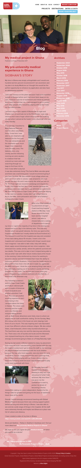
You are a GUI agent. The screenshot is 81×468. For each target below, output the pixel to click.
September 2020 (63, 65)
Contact (56, 4)
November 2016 (63, 93)
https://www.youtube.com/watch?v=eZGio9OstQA (23, 419)
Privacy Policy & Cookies (63, 453)
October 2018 (62, 75)
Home (37, 4)
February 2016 (62, 113)
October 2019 (62, 68)
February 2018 (62, 81)
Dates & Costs (71, 9)
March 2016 (61, 111)
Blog (50, 4)
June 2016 (61, 103)
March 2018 (61, 78)
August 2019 (61, 70)
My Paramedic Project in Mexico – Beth (34, 444)
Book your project (67, 12)
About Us (43, 4)
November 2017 (63, 83)
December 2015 (63, 116)
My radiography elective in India (19, 441)
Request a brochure (69, 4)
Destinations (57, 9)
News (59, 125)
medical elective (37, 430)
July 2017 (60, 88)
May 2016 (60, 106)
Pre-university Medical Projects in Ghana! (32, 425)
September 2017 (63, 86)
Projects (46, 9)
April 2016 (61, 108)
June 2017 (61, 91)
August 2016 (61, 101)
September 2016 (63, 98)
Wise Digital (43, 463)
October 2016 (62, 96)
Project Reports (62, 128)
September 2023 (63, 63)
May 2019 (60, 73)
